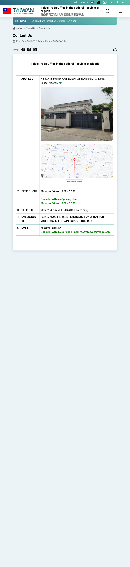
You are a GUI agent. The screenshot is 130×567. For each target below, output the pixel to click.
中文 (76, 2)
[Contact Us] (105, 2)
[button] (17, 21)
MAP (59, 82)
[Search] (107, 11)
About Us (30, 28)
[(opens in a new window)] (92, 2)
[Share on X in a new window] (35, 49)
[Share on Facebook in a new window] (23, 49)
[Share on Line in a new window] (29, 49)
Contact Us (44, 28)
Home (19, 28)
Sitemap (84, 2)
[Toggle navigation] (120, 11)
